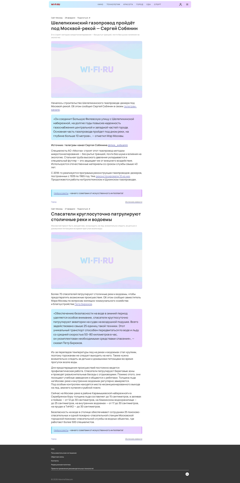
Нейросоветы (61, 193)
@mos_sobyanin (118, 145)
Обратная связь (57, 457)
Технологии (113, 4)
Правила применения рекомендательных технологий (72, 468)
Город (139, 4)
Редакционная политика (61, 465)
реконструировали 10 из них (113, 176)
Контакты (55, 461)
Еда (149, 4)
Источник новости (133, 201)
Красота (128, 4)
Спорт (157, 4)
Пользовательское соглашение (64, 453)
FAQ (52, 449)
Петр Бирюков (83, 304)
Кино (100, 4)
